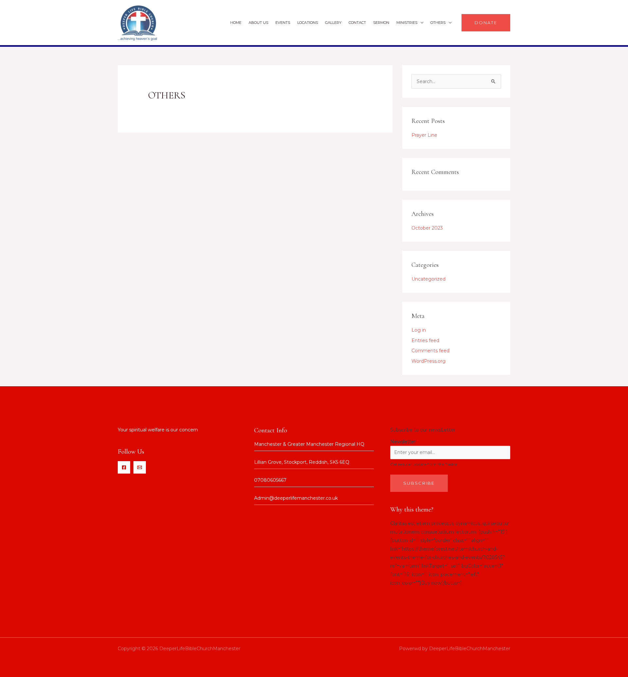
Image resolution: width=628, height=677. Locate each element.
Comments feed (430, 351)
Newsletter (404, 441)
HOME (235, 22)
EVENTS (282, 22)
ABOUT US (258, 22)
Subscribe (419, 483)
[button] (486, 22)
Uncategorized (428, 279)
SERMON (381, 22)
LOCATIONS (307, 22)
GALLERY (333, 22)
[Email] (139, 467)
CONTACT (357, 22)
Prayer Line (424, 135)
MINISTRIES (406, 22)
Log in (418, 330)
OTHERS (437, 22)
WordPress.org (428, 361)
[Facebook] (124, 467)
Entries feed (425, 340)
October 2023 (427, 228)
